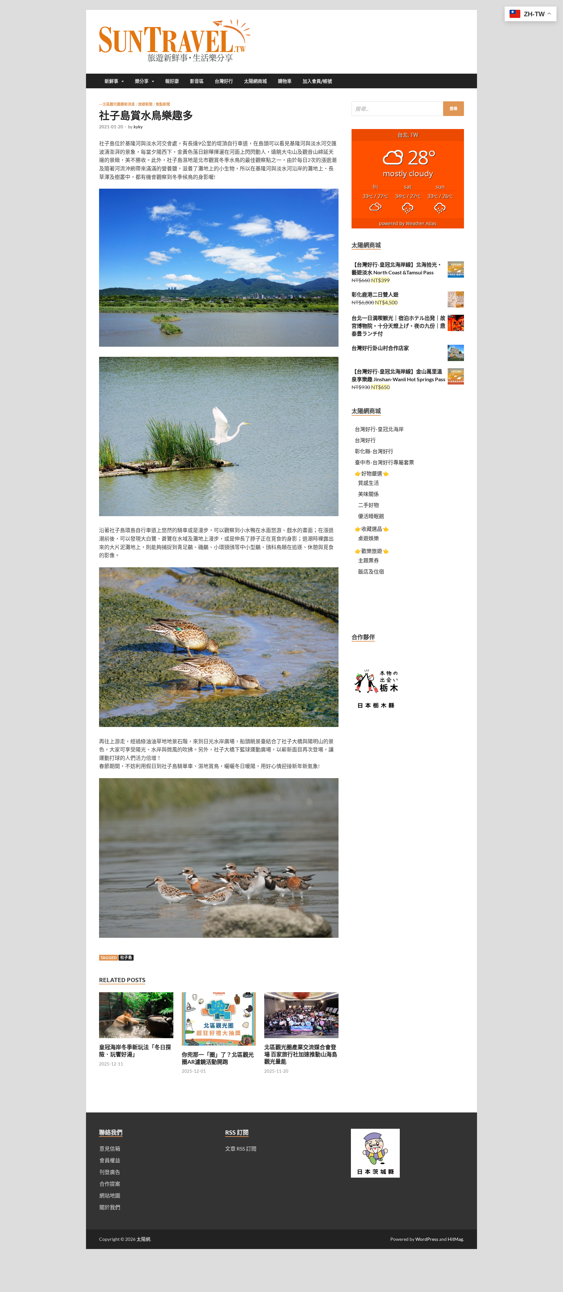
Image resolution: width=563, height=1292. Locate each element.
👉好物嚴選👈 (372, 473)
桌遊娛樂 (368, 538)
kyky (138, 126)
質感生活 (368, 483)
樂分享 (142, 81)
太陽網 (143, 1239)
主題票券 (368, 560)
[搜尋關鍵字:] (408, 108)
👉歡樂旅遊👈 (372, 551)
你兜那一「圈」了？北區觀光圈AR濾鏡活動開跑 (218, 1058)
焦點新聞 (163, 104)
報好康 (172, 81)
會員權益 (109, 1160)
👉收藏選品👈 (372, 529)
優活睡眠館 (371, 516)
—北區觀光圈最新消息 (117, 104)
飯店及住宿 (371, 571)
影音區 (197, 81)
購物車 (285, 81)
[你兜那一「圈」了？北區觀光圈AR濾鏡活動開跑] (219, 1047)
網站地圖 (109, 1195)
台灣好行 (224, 81)
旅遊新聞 (145, 104)
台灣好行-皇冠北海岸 (379, 429)
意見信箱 (109, 1148)
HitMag (455, 1239)
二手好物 (368, 505)
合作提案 (109, 1184)
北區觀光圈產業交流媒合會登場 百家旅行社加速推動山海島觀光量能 (300, 1054)
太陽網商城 (255, 81)
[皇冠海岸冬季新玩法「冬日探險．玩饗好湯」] (136, 1040)
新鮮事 (111, 81)
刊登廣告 (109, 1172)
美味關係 (368, 494)
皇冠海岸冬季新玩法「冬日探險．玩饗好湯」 (135, 1051)
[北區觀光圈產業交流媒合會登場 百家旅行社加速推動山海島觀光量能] (301, 1040)
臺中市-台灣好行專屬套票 (384, 462)
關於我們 (109, 1207)
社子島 (126, 957)
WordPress (426, 1239)
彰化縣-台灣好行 (374, 451)
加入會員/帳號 (317, 81)
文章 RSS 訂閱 (240, 1148)
